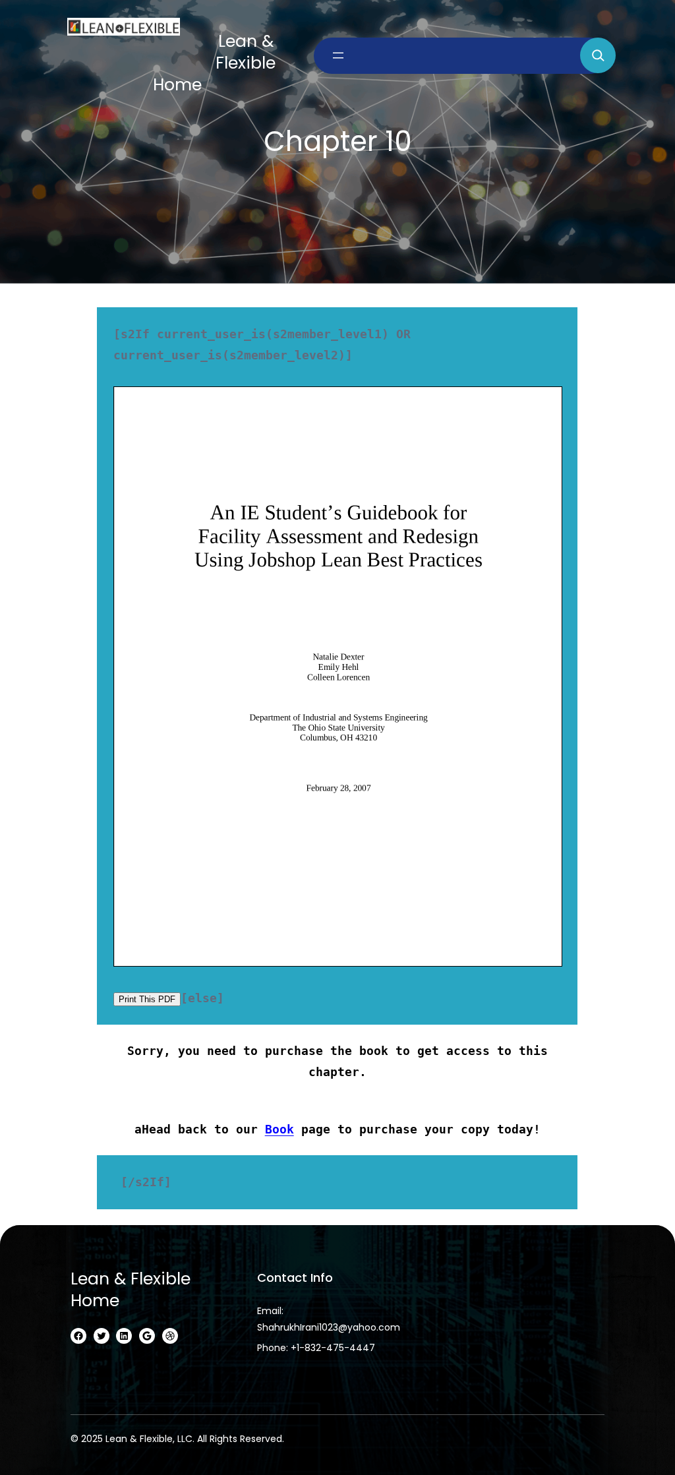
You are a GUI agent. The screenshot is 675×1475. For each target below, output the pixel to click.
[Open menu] (338, 55)
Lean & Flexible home (131, 1289)
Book (279, 1129)
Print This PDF (147, 999)
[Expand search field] (598, 55)
